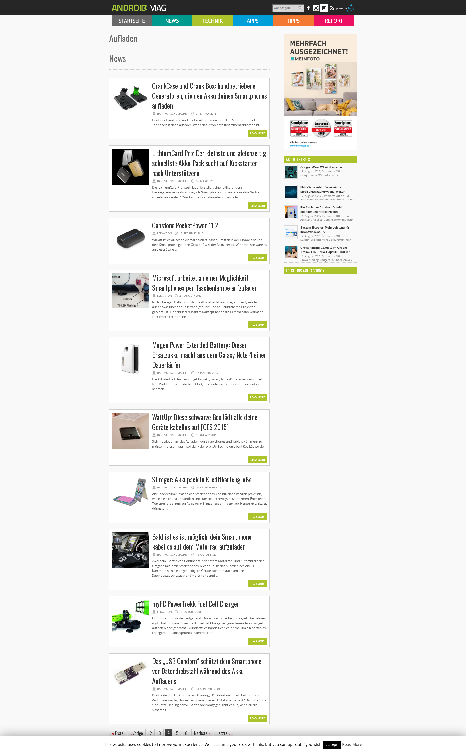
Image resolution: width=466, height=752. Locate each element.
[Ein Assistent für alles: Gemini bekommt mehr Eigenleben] (291, 218)
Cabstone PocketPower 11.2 (185, 225)
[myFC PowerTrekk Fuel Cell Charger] (130, 635)
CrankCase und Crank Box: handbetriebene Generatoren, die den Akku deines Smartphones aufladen (209, 96)
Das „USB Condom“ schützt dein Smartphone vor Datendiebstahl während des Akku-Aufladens (206, 671)
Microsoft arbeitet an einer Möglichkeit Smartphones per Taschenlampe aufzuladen (205, 283)
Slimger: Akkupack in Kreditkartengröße (202, 479)
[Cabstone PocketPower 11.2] (130, 256)
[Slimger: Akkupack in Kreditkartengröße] (130, 510)
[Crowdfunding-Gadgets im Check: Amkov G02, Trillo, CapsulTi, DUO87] (291, 258)
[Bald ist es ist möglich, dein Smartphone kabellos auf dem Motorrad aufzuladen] (130, 568)
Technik (212, 20)
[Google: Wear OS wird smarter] (291, 177)
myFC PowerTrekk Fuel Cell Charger (195, 604)
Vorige (136, 733)
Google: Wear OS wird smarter (321, 167)
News (172, 20)
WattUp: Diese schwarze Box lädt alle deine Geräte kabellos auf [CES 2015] (204, 422)
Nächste (202, 733)
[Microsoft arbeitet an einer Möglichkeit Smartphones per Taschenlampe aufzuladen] (130, 309)
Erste (118, 733)
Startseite (132, 20)
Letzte (223, 733)
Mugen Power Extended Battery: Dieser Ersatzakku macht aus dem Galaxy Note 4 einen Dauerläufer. (209, 355)
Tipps (293, 20)
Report (334, 20)
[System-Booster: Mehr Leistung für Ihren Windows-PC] (291, 238)
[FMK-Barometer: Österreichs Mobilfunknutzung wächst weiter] (291, 197)
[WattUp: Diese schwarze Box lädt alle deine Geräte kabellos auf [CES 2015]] (130, 448)
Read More (257, 133)
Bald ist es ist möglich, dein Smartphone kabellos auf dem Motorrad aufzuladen (201, 542)
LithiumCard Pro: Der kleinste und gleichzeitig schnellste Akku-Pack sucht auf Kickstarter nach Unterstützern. (209, 163)
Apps (252, 20)
